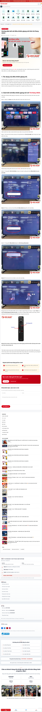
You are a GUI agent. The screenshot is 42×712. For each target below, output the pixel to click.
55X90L (19, 168)
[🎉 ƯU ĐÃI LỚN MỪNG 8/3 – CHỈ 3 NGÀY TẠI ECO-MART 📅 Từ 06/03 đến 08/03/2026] (4, 527)
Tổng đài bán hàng (5, 615)
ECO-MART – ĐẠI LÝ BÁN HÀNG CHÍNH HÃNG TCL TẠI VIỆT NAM (19, 504)
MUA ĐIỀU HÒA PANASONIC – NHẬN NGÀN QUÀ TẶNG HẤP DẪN (19, 531)
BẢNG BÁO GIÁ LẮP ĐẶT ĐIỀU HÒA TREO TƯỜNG (16, 470)
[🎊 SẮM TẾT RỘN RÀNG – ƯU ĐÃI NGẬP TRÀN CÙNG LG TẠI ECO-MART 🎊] (4, 538)
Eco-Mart (15, 69)
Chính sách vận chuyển (6, 586)
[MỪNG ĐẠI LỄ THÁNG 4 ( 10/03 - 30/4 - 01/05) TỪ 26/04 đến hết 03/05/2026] (4, 479)
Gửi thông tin (6, 406)
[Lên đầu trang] (40, 703)
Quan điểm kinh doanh (5, 598)
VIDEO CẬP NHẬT (5, 416)
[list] (21, 691)
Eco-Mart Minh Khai (26, 654)
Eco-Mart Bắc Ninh (6, 654)
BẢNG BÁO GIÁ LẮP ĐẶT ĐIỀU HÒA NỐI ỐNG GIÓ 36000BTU (18, 449)
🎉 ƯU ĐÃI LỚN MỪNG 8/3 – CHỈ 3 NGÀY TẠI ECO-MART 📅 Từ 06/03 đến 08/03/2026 (23, 525)
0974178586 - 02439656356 (26, 658)
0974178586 (6, 381)
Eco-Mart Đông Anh (7, 644)
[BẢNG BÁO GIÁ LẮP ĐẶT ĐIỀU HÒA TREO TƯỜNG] (4, 471)
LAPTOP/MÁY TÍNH (5, 428)
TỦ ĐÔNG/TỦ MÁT (5, 432)
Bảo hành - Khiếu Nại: (8, 610)
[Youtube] (7, 628)
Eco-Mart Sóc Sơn (26, 644)
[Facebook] (2, 628)
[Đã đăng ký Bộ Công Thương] (5, 633)
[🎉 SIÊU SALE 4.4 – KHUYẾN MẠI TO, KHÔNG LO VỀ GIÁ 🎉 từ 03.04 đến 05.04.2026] (4, 485)
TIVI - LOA (4, 418)
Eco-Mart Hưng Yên (26, 651)
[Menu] (1, 6)
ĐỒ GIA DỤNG (4, 426)
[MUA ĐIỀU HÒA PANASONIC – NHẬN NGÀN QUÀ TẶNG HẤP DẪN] (4, 533)
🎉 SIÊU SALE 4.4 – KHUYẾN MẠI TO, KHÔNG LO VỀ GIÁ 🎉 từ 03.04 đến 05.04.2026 (22, 483)
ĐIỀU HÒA (3, 422)
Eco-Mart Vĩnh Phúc (7, 648)
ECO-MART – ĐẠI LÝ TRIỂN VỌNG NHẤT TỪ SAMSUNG (17, 509)
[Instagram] (10, 628)
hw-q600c (22, 549)
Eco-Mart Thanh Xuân (7, 651)
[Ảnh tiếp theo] (39, 691)
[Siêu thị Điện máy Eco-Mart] (4, 3)
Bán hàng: (6, 607)
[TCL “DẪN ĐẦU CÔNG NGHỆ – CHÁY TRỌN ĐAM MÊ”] (4, 474)
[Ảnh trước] (3, 691)
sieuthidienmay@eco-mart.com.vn (12, 572)
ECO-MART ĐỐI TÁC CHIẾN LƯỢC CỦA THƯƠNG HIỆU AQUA (18, 516)
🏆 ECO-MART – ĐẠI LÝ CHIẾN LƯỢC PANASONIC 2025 (17, 489)
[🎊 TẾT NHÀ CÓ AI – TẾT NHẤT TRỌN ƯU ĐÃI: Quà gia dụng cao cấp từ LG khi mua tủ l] (4, 542)
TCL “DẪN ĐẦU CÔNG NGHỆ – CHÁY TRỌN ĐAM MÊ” (17, 473)
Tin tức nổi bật (5, 438)
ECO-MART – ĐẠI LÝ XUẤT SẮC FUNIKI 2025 (15, 496)
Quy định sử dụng (5, 591)
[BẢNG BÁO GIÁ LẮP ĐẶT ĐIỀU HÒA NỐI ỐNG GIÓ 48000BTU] (4, 457)
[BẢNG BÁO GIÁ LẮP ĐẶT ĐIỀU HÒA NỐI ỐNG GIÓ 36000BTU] (4, 451)
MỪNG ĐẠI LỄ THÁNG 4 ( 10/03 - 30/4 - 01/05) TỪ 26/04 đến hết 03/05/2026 (21, 477)
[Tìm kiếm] (4, 6)
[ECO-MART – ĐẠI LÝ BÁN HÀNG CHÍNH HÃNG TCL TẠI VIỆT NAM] (4, 505)
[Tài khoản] (38, 4)
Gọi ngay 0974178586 (7, 65)
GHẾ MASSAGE (4, 430)
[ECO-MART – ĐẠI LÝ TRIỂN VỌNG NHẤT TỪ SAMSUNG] (4, 511)
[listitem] (7, 690)
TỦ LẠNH (3, 420)
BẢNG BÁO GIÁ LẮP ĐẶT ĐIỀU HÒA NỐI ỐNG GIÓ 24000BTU (18, 461)
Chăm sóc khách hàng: (8, 612)
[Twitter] (5, 628)
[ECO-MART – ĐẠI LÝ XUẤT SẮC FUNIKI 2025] (4, 499)
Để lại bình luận (13, 381)
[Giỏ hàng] (41, 4)
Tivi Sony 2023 (34, 93)
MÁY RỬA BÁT (4, 434)
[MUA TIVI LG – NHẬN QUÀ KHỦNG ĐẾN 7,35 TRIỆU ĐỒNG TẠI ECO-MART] (4, 467)
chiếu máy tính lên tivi (15, 549)
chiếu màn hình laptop (6, 549)
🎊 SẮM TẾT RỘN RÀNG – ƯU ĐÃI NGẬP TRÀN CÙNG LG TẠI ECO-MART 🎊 (20, 537)
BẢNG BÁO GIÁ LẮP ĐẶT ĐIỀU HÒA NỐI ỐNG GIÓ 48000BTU (18, 455)
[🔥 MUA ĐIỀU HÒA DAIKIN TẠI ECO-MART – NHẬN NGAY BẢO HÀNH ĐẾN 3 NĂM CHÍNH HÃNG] (4, 522)
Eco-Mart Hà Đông (26, 648)
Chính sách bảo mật (5, 584)
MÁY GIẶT (3, 424)
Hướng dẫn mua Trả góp (6, 596)
